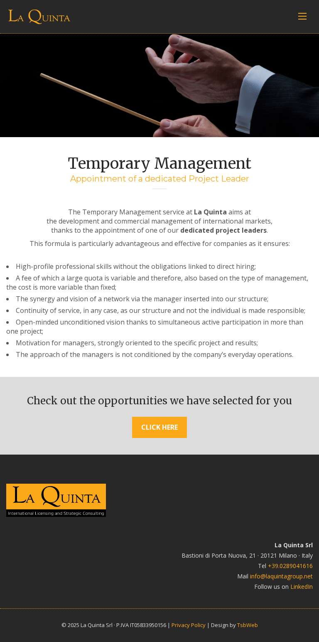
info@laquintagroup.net (281, 576)
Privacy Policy (189, 625)
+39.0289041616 (290, 566)
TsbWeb (247, 625)
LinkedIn (301, 586)
